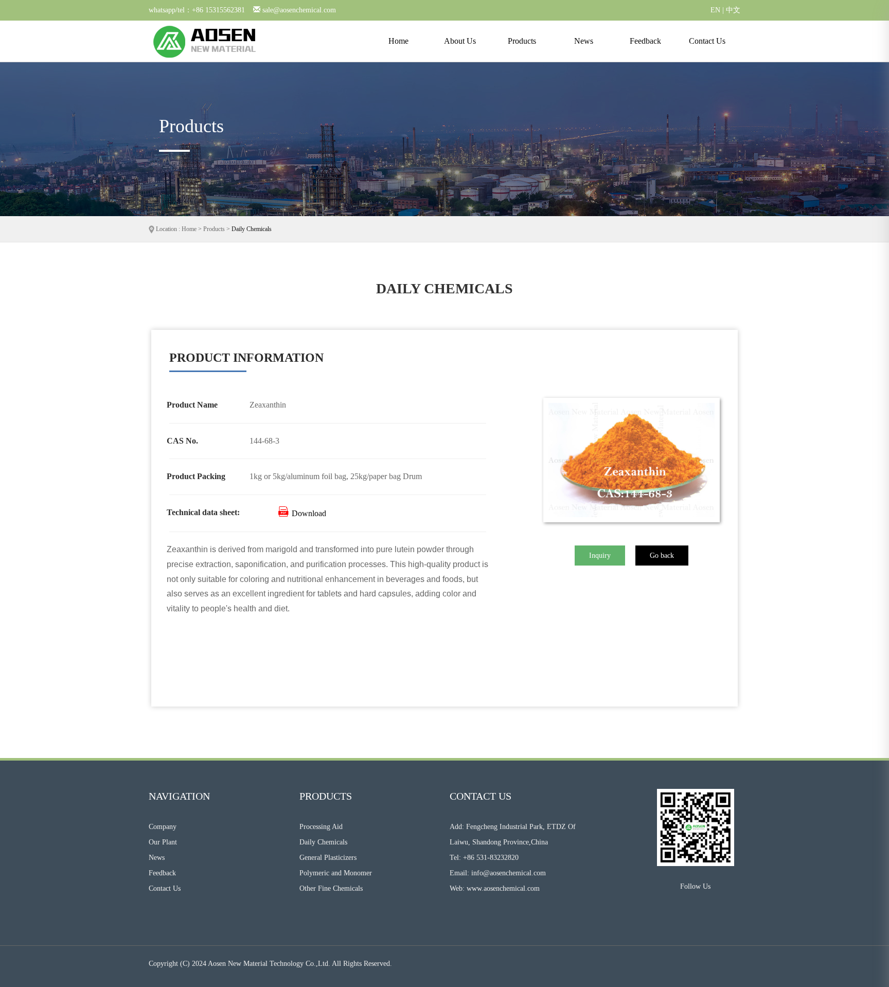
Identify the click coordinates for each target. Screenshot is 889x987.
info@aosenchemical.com (508, 873)
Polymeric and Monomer (335, 873)
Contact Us (707, 41)
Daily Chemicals (252, 229)
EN (715, 10)
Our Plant (163, 842)
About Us (460, 41)
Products (522, 41)
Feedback (645, 41)
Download (308, 513)
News (583, 41)
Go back (662, 555)
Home (398, 41)
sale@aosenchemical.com (299, 10)
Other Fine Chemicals (331, 888)
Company (162, 827)
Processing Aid (321, 827)
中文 (733, 10)
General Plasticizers (328, 857)
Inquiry (600, 555)
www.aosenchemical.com (503, 888)
